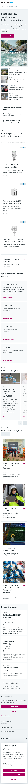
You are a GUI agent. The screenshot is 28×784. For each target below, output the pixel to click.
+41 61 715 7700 (8, 727)
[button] (14, 108)
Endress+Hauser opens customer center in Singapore (11, 466)
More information (5, 716)
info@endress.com (9, 731)
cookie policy (22, 765)
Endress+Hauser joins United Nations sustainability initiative (11, 511)
